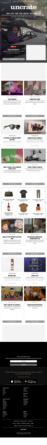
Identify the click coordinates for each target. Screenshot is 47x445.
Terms (25, 416)
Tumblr (25, 404)
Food (14, 164)
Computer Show (35, 99)
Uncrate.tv (30, 421)
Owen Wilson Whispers (34, 305)
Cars (16, 13)
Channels (26, 391)
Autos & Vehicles (14, 96)
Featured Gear (12, 135)
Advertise (26, 414)
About (25, 412)
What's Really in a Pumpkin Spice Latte (12, 168)
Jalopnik (5, 51)
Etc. (4, 394)
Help (4, 409)
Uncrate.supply (23, 421)
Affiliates (5, 405)
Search (42, 7)
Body (35, 13)
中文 (3, 416)
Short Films (13, 302)
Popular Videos (21, 16)
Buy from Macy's (35, 145)
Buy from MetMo (12, 283)
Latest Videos (14, 16)
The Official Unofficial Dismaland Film (34, 238)
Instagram (26, 401)
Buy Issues (25, 395)
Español (4, 412)
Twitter (25, 400)
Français (5, 413)
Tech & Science (36, 96)
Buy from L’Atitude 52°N (12, 145)
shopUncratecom (24, 1)
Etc (39, 13)
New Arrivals (5, 401)
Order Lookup (4, 407)
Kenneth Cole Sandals (35, 138)
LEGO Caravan (12, 99)
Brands (4, 402)
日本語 (4, 415)
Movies (36, 164)
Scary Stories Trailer (35, 167)
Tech (20, 13)
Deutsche (5, 414)
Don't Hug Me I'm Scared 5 (12, 305)
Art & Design (36, 234)
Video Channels (28, 16)
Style (12, 13)
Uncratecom (16, 1)
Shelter (26, 13)
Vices (31, 13)
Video (8, 96)
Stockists (26, 396)
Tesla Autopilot (13, 49)
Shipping (5, 404)
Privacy (25, 415)
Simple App (34, 276)
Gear (7, 13)
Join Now (35, 283)
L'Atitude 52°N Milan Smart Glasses (12, 139)
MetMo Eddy (12, 276)
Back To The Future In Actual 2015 (12, 238)
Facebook (26, 402)
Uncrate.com (16, 421)
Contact (25, 413)
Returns (5, 403)
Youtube (25, 403)
